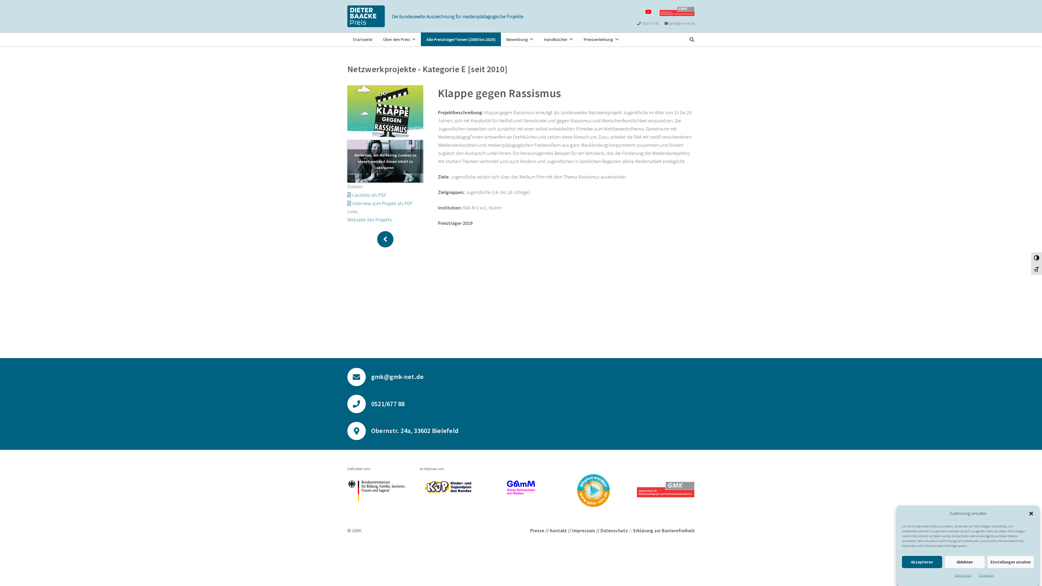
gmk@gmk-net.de (397, 376)
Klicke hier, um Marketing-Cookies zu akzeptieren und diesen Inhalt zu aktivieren (385, 161)
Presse (537, 530)
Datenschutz (963, 575)
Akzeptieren (922, 562)
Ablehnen (965, 562)
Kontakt (558, 530)
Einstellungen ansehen (1010, 562)
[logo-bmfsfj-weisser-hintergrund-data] (376, 491)
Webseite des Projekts (369, 219)
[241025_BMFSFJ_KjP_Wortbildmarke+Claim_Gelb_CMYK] (449, 487)
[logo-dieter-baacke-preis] (366, 16)
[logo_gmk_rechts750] (677, 11)
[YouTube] (648, 12)
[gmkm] (593, 490)
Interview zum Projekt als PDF (382, 203)
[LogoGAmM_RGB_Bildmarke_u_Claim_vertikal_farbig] (521, 487)
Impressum (986, 575)
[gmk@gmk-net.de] (359, 377)
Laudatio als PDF (369, 195)
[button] (1031, 513)
